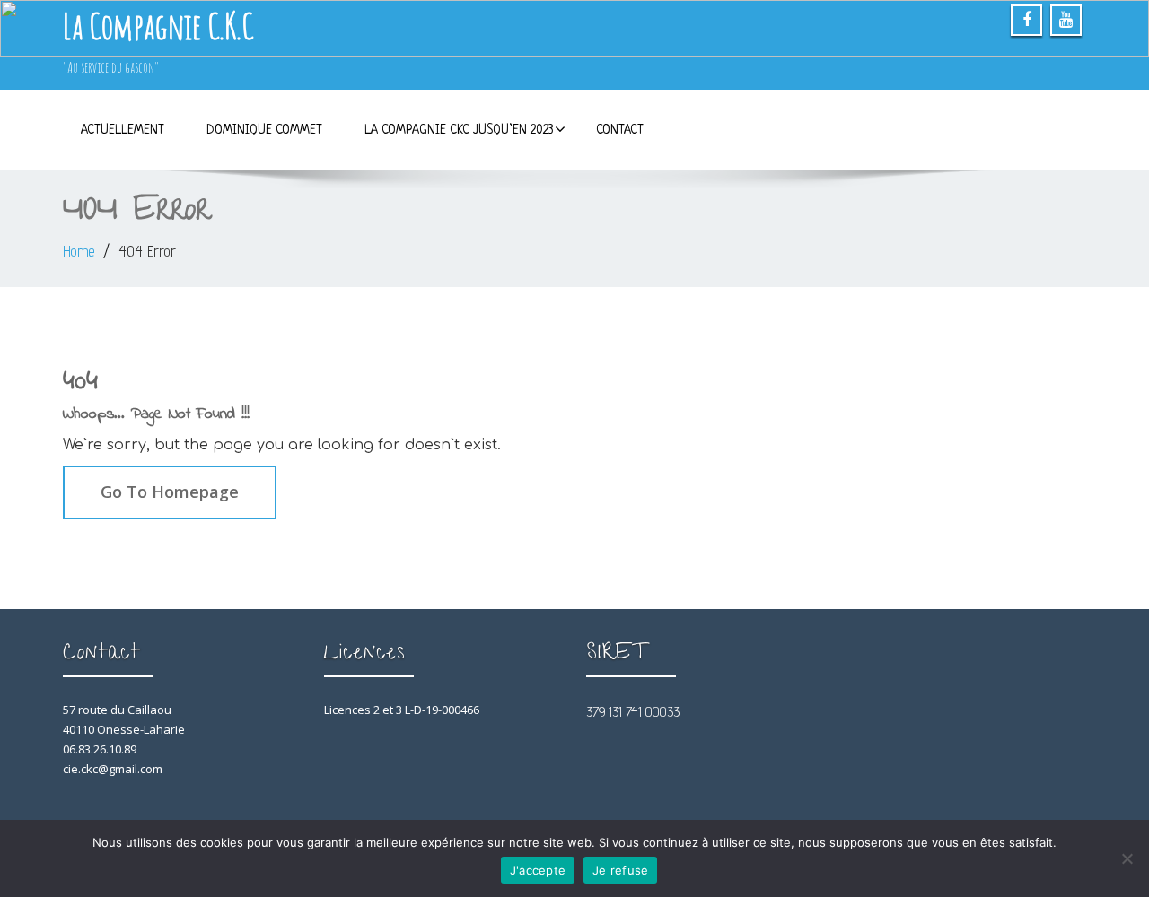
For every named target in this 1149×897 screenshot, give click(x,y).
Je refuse (620, 870)
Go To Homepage (170, 491)
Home (78, 251)
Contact (620, 130)
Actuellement (122, 130)
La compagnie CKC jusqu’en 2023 (459, 130)
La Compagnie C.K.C (158, 25)
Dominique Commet (264, 130)
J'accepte (538, 870)
